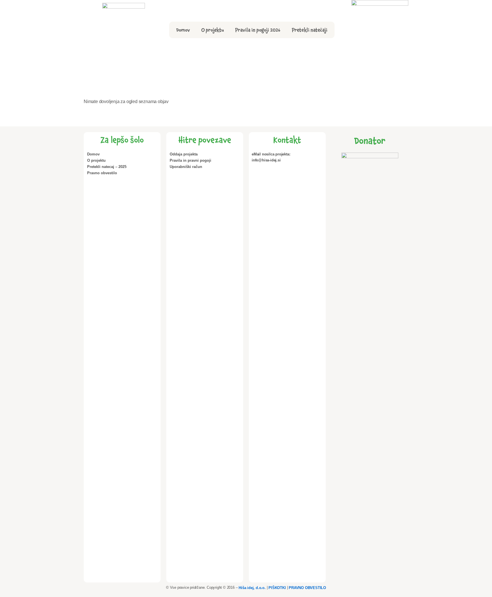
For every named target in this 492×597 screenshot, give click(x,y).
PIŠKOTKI (277, 587)
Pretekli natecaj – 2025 (106, 167)
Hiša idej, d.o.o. (252, 587)
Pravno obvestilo (102, 173)
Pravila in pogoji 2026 (257, 30)
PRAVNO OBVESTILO (307, 587)
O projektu (212, 30)
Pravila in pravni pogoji (190, 160)
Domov (183, 30)
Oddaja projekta (184, 154)
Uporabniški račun (186, 167)
